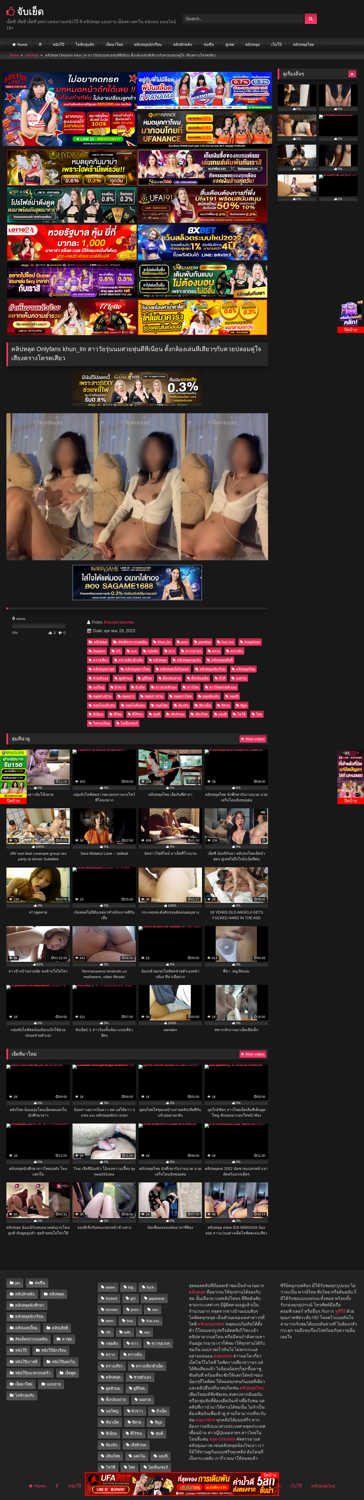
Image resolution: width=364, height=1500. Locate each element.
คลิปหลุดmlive (211, 1324)
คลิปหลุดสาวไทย (137, 669)
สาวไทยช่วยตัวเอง (222, 687)
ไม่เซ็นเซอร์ (129, 723)
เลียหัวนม (177, 714)
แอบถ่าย (54, 1384)
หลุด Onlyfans (222, 1439)
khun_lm (164, 642)
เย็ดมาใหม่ (114, 44)
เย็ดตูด (70, 1373)
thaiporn (99, 651)
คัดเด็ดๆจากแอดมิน (132, 642)
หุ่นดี (156, 714)
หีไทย (118, 714)
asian (110, 1287)
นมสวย (241, 678)
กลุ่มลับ (152, 651)
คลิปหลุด (252, 44)
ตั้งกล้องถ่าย (172, 678)
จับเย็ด (29, 11)
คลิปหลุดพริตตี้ (222, 660)
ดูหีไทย (147, 678)
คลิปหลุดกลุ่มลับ (189, 660)
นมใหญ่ (98, 687)
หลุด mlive (205, 1420)
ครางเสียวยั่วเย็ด (131, 660)
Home (22, 44)
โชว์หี (241, 714)
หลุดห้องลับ (211, 696)
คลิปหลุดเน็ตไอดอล (174, 669)
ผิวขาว (120, 687)
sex (155, 1309)
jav (17, 1283)
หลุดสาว (128, 696)
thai (130, 1321)
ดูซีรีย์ (340, 1311)
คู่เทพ (229, 44)
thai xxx (227, 642)
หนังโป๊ (58, 44)
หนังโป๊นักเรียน (53, 1350)
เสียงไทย (201, 714)
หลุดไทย (161, 705)
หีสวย (225, 705)
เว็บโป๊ (276, 44)
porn (184, 642)
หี (40, 44)
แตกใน (139, 1456)
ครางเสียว (100, 660)
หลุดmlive (223, 1356)
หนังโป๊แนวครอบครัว (32, 1373)
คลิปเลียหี (60, 1328)
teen (109, 1321)
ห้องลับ (183, 705)
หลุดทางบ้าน (102, 696)
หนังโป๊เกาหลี (26, 1362)
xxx (134, 651)
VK (118, 651)
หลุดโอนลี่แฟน (104, 705)
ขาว (172, 651)
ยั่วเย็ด (140, 687)
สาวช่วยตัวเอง (165, 687)
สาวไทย (193, 687)
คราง (216, 651)
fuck (150, 1287)
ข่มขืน (209, 44)
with (127, 1332)
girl (132, 1298)
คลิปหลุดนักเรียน (148, 44)
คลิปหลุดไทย (303, 44)
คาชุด (67, 1339)
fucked (111, 1298)
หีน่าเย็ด (205, 705)
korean (112, 1309)
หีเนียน (98, 714)
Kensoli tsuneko (119, 622)
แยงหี (223, 714)
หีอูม (243, 705)
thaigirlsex (252, 642)
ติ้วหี (222, 678)
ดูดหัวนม (125, 678)
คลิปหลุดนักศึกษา (29, 1305)
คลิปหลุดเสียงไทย (212, 669)
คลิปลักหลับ (182, 44)
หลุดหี (234, 696)
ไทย (259, 714)
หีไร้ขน (137, 714)
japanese (156, 1298)
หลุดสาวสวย (154, 696)
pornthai (205, 642)
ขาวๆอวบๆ (193, 651)
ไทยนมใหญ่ (101, 723)
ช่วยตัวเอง (100, 678)
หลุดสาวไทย (183, 696)
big (130, 1287)
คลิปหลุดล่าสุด (103, 669)
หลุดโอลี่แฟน (135, 705)
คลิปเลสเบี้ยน (26, 1328)
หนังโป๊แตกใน (63, 1362)
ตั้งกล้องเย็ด (199, 678)
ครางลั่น (236, 651)
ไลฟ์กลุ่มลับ (85, 44)
